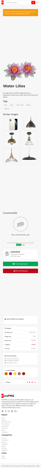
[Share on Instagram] (9, 411)
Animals (3, 438)
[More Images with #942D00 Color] (23, 373)
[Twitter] (29, 382)
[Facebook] (27, 382)
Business (3, 442)
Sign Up (19, 244)
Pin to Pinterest (21, 271)
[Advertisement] (20, 38)
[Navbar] (37, 2)
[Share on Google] (16, 411)
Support (3, 420)
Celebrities (4, 444)
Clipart (3, 446)
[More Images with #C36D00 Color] (6, 373)
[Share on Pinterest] (12, 411)
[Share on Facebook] (5, 411)
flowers (28, 105)
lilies (5, 105)
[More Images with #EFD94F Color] (14, 373)
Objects (34, 344)
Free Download (21, 264)
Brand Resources (6, 422)
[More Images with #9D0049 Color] (10, 373)
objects (6, 108)
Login (23, 244)
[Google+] (32, 382)
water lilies (20, 105)
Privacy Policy (5, 424)
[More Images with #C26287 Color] (19, 373)
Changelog (4, 432)
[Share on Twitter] (2, 411)
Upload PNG (5, 426)
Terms (3, 418)
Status (3, 430)
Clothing (3, 448)
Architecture (5, 440)
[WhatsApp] (35, 382)
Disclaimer (4, 428)
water (12, 105)
